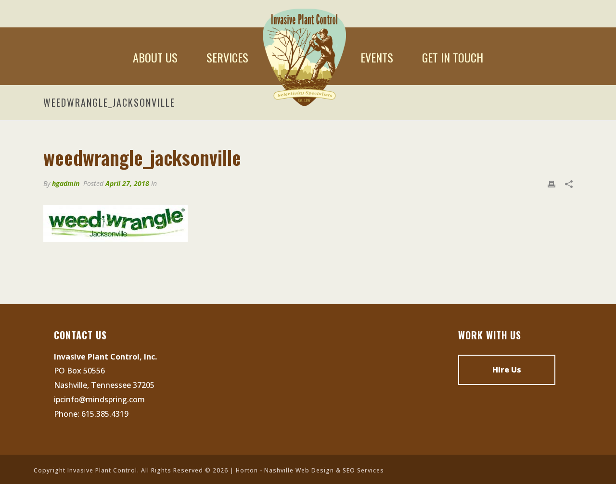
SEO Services (363, 470)
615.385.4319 (104, 414)
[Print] (551, 183)
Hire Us (506, 369)
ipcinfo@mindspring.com (99, 399)
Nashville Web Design (299, 470)
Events (376, 57)
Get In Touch (452, 57)
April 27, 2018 (127, 183)
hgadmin (65, 183)
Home (304, 57)
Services (227, 57)
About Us (155, 57)
